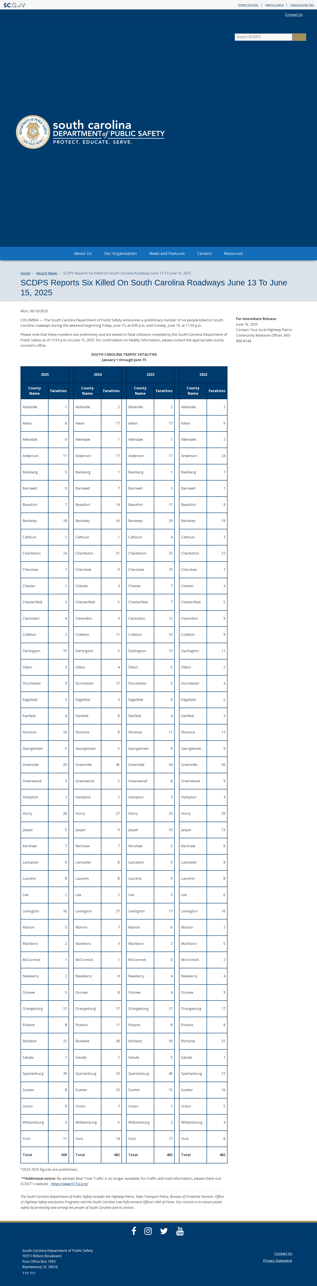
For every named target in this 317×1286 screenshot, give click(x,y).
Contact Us (294, 14)
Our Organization (120, 253)
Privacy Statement (277, 1260)
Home (25, 273)
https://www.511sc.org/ (69, 1183)
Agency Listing (274, 5)
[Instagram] (149, 1233)
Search (299, 37)
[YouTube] (181, 1233)
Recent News (46, 273)
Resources (233, 253)
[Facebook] (135, 1233)
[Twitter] (165, 1233)
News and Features (167, 253)
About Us (83, 253)
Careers (204, 253)
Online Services (248, 5)
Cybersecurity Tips (302, 5)
